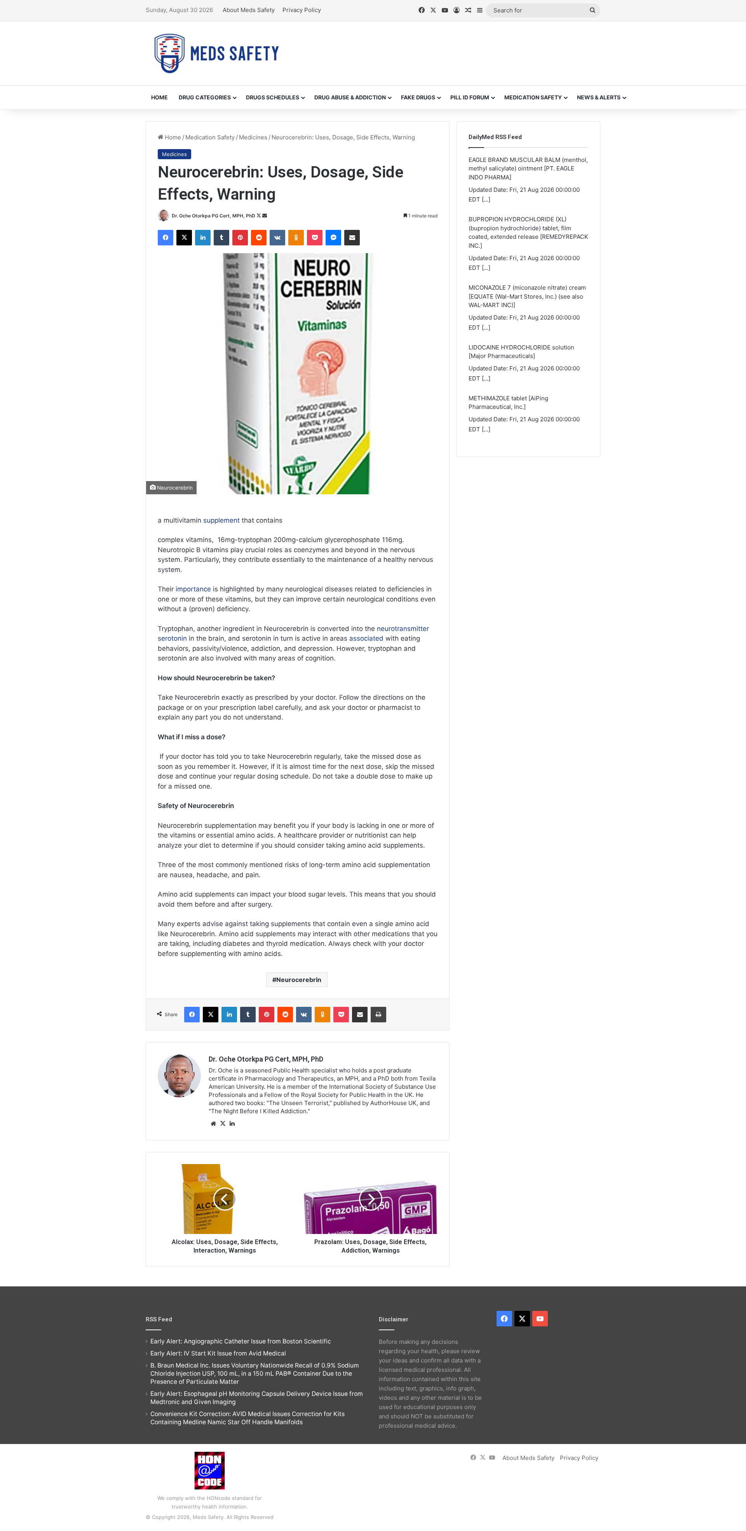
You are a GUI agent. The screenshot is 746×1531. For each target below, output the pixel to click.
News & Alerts (599, 97)
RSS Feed (159, 1319)
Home (159, 97)
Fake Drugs (418, 97)
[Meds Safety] (216, 53)
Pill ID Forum (469, 97)
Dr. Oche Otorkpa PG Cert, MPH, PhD (213, 216)
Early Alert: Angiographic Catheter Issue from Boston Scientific (240, 1341)
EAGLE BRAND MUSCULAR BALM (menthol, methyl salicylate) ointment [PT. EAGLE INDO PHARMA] (528, 168)
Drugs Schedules (272, 97)
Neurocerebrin (298, 980)
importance (193, 589)
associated (366, 638)
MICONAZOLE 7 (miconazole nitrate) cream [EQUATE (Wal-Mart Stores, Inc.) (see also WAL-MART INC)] (527, 296)
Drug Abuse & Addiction (350, 97)
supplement (221, 520)
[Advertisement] (450, 46)
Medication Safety (533, 97)
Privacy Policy (301, 10)
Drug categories (205, 97)
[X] (222, 1123)
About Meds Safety (249, 10)
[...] (486, 199)
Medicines (253, 137)
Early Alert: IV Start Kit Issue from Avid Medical (218, 1353)
